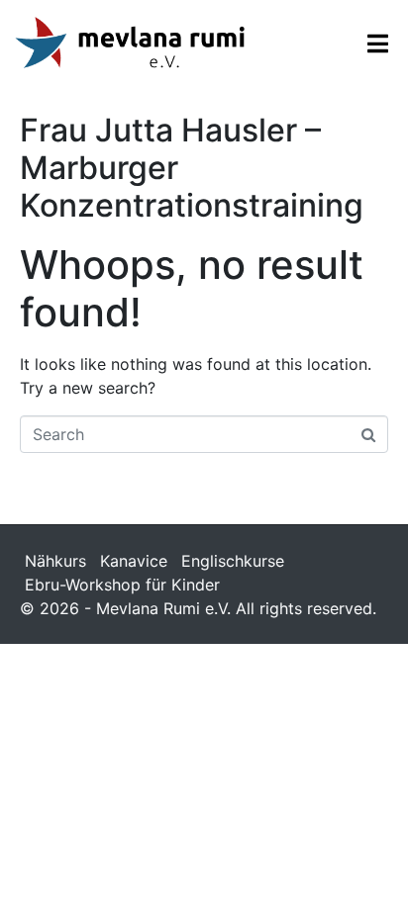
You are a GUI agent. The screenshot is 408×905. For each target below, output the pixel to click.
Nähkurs (55, 561)
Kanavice (133, 561)
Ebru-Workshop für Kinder (122, 584)
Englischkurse (232, 561)
